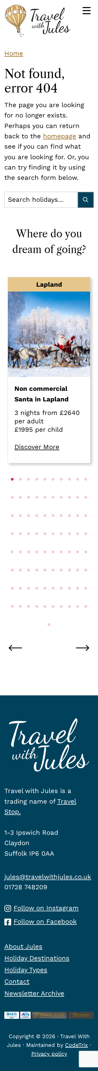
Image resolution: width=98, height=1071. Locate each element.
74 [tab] (36, 617)
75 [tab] (45, 617)
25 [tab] (45, 526)
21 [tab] (12, 526)
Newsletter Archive (34, 993)
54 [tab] (36, 581)
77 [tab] (61, 617)
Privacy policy (49, 1053)
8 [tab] (69, 490)
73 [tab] (28, 617)
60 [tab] (85, 581)
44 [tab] (36, 563)
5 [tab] (45, 490)
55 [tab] (45, 581)
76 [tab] (53, 617)
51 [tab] (12, 581)
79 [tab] (77, 617)
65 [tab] (45, 599)
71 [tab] (12, 617)
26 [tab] (53, 526)
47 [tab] (61, 563)
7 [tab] (61, 490)
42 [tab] (20, 563)
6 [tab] (53, 490)
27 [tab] (61, 526)
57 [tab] (61, 581)
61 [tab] (12, 599)
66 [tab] (53, 599)
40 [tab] (85, 545)
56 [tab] (53, 581)
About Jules (23, 946)
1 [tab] (12, 490)
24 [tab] (36, 526)
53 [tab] (28, 581)
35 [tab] (45, 545)
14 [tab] (36, 508)
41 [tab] (12, 563)
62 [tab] (20, 599)
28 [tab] (69, 526)
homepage (59, 136)
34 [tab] (36, 545)
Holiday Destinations (36, 958)
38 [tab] (69, 545)
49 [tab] (77, 563)
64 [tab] (36, 599)
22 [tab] (20, 526)
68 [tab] (69, 599)
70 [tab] (85, 599)
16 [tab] (53, 508)
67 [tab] (61, 599)
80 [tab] (85, 617)
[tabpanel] (49, 370)
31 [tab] (12, 545)
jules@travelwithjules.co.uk (47, 877)
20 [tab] (85, 508)
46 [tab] (53, 563)
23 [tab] (28, 526)
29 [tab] (77, 526)
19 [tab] (77, 508)
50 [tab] (85, 563)
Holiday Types (25, 970)
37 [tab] (61, 545)
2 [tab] (20, 490)
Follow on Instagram (46, 908)
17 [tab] (61, 508)
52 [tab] (20, 581)
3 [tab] (28, 490)
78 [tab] (69, 617)
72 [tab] (20, 617)
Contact (16, 981)
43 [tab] (28, 563)
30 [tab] (85, 526)
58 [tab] (69, 581)
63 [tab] (28, 599)
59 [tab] (77, 581)
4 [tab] (36, 490)
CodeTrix (76, 1045)
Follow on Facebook (45, 921)
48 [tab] (69, 563)
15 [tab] (45, 508)
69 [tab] (77, 599)
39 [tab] (77, 545)
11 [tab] (12, 508)
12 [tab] (20, 508)
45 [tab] (45, 563)
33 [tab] (28, 545)
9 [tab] (77, 490)
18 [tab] (69, 508)
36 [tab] (53, 545)
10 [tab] (85, 490)
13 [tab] (28, 508)
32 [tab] (20, 545)
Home (13, 53)
